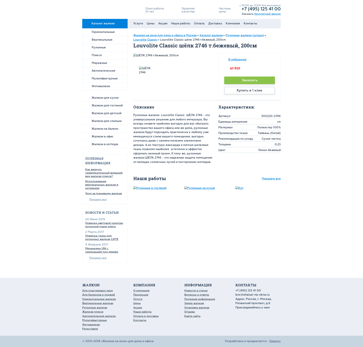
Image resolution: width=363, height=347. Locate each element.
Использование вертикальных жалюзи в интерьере (101, 185)
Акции (162, 23)
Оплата (199, 23)
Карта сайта (192, 316)
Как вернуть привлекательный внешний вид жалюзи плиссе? (104, 173)
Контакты (250, 23)
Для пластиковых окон (97, 290)
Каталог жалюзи (103, 23)
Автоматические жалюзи (99, 316)
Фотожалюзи (101, 86)
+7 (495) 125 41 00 (261, 9)
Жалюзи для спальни (107, 121)
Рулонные (99, 47)
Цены (150, 23)
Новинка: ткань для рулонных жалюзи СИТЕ (101, 237)
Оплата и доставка (146, 316)
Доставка (215, 23)
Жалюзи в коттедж (105, 144)
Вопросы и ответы (196, 294)
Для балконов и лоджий (98, 294)
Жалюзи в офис (102, 136)
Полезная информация (199, 299)
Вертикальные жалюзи (97, 303)
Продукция (140, 294)
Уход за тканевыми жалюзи (103, 193)
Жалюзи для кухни (105, 98)
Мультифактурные (105, 78)
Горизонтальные (103, 32)
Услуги (138, 23)
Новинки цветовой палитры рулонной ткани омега (104, 225)
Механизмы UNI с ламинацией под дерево (101, 250)
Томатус (275, 341)
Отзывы (189, 311)
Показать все (98, 199)
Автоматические (103, 71)
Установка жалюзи (196, 307)
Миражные (99, 63)
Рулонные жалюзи (94, 307)
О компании (141, 290)
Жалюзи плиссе (92, 311)
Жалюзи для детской (106, 113)
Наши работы (180, 23)
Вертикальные (102, 40)
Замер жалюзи (194, 303)
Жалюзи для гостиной (107, 105)
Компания (233, 23)
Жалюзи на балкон (105, 129)
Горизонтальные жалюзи (99, 299)
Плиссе (97, 55)
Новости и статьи (196, 290)
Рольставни (90, 328)
